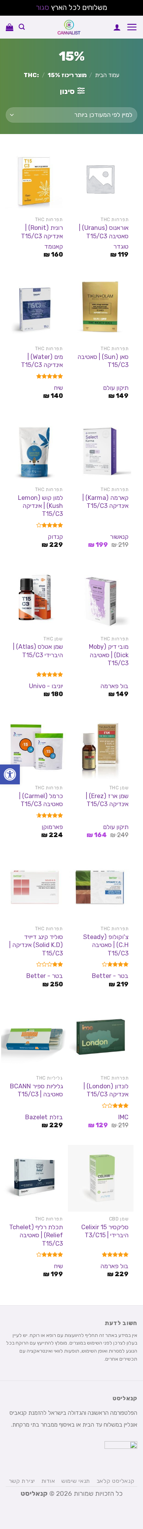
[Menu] (131, 26)
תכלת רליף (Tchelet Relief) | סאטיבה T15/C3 (36, 1235)
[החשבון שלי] (117, 27)
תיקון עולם (116, 387)
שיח (58, 387)
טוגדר (121, 246)
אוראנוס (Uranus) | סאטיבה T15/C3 (104, 231)
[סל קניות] (9, 27)
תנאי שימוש (75, 1480)
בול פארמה (114, 686)
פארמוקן (52, 827)
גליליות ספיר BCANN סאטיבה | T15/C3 (36, 1090)
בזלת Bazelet (44, 1117)
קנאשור (119, 536)
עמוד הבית (107, 75)
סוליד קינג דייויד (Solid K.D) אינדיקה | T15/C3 (36, 945)
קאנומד (53, 246)
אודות (48, 1480)
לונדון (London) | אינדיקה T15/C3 (106, 1090)
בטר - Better (110, 975)
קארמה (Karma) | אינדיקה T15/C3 (105, 501)
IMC (123, 1117)
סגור (42, 7)
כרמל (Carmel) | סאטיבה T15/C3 (41, 800)
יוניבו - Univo (46, 686)
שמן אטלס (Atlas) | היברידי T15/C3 (38, 650)
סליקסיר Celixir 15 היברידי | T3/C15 (105, 1231)
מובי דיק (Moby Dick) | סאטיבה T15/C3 (109, 654)
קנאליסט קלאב (115, 1480)
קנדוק (55, 536)
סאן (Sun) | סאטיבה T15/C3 (103, 361)
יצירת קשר (22, 1480)
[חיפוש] (22, 26)
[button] (10, 774)
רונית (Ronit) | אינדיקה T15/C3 (42, 231)
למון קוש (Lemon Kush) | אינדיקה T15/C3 (40, 505)
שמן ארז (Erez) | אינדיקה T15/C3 (107, 800)
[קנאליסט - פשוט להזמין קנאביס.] (69, 27)
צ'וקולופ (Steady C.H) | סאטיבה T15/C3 (106, 945)
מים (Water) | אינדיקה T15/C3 (42, 361)
